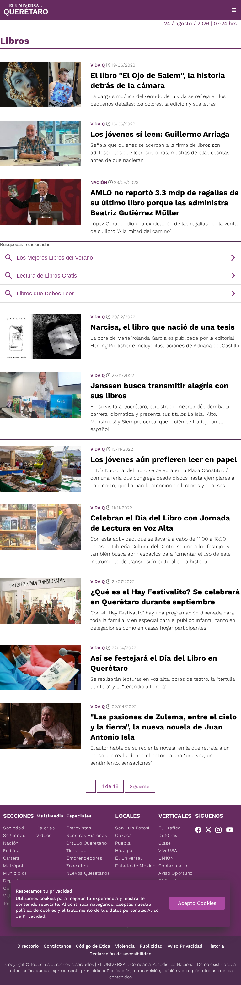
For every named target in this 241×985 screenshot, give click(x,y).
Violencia (125, 946)
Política (11, 850)
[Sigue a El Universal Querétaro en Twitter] (210, 831)
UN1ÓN (166, 858)
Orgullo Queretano (86, 842)
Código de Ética (93, 946)
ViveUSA (167, 850)
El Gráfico (169, 827)
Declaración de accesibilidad (120, 953)
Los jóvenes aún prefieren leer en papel (163, 459)
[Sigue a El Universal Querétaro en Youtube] (231, 831)
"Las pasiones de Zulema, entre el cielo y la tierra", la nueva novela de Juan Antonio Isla (163, 727)
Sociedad (13, 827)
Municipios (15, 873)
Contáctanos (57, 946)
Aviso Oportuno (175, 873)
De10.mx (167, 835)
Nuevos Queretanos (88, 873)
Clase (164, 842)
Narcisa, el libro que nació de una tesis (162, 327)
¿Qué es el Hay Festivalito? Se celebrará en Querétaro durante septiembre (165, 596)
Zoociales (77, 865)
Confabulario (172, 865)
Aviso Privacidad (185, 946)
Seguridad (14, 835)
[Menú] (234, 10)
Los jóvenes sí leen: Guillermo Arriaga (159, 134)
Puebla (123, 842)
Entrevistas (78, 827)
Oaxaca (123, 835)
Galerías (45, 827)
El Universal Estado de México (135, 862)
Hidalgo (123, 850)
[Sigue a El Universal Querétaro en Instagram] (220, 831)
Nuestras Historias (86, 835)
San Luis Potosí (132, 827)
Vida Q (97, 65)
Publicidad (151, 946)
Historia (215, 946)
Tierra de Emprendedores (84, 854)
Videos (43, 835)
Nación (98, 182)
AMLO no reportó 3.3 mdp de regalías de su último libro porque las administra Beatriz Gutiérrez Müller (164, 202)
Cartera (11, 858)
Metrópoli (13, 865)
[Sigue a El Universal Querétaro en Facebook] (200, 831)
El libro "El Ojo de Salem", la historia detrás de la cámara (157, 80)
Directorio (28, 946)
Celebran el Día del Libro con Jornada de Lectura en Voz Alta (160, 523)
